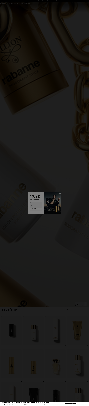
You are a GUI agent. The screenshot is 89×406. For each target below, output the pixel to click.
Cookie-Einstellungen (62, 403)
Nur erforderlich (67, 403)
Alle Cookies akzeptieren (73, 403)
